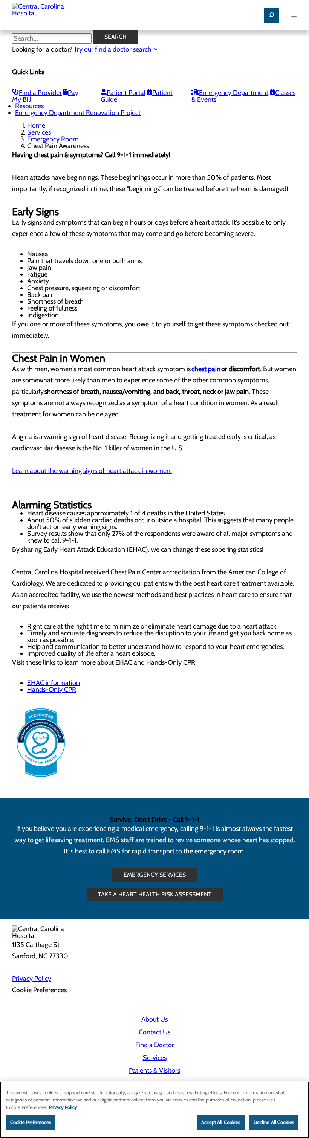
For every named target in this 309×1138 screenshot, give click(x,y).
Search (115, 36)
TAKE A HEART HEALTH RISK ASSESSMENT (154, 894)
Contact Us (154, 1032)
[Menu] (294, 17)
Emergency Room (53, 139)
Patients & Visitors (154, 1070)
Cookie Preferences (30, 1122)
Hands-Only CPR (51, 689)
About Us (154, 1019)
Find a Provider (40, 93)
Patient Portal (126, 93)
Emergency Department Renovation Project (78, 113)
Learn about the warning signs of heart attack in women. (92, 471)
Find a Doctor (154, 1045)
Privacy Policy (31, 978)
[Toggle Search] (271, 15)
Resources (29, 106)
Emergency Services (155, 874)
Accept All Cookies (220, 1122)
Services (39, 132)
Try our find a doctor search (112, 49)
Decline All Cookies (274, 1122)
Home (36, 125)
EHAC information (53, 683)
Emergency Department (233, 93)
